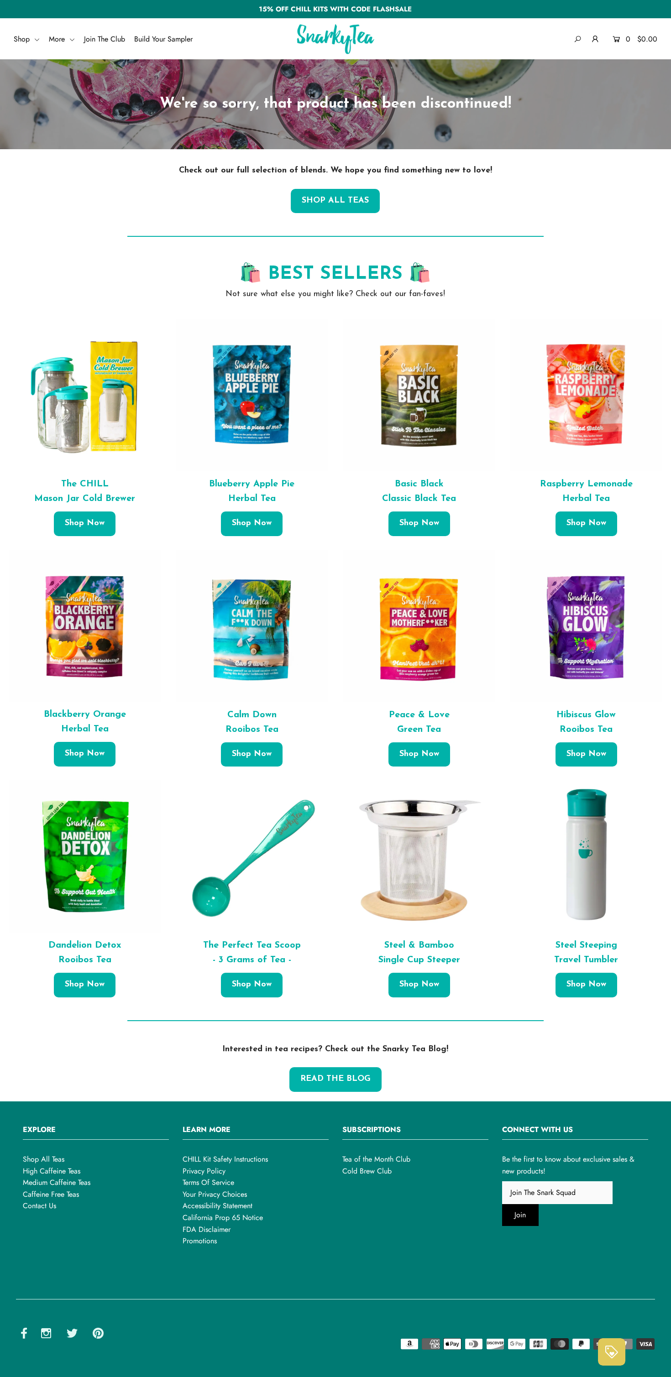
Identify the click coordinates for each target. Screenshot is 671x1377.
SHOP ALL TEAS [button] (335, 201)
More (58, 39)
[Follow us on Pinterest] (98, 1335)
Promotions (200, 1241)
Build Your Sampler (163, 39)
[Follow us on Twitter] (72, 1335)
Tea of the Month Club (376, 1159)
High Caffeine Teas (51, 1171)
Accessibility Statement (217, 1205)
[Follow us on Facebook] (24, 1335)
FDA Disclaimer (207, 1229)
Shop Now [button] (85, 523)
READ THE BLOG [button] (335, 1079)
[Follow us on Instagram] (46, 1335)
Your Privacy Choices (215, 1194)
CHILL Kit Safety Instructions (225, 1159)
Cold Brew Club (367, 1171)
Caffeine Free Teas (51, 1194)
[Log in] (595, 39)
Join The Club (104, 39)
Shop (23, 39)
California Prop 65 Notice (223, 1217)
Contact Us (39, 1205)
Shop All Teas (43, 1159)
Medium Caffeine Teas (56, 1182)
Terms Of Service (208, 1182)
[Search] (578, 39)
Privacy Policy (204, 1171)
